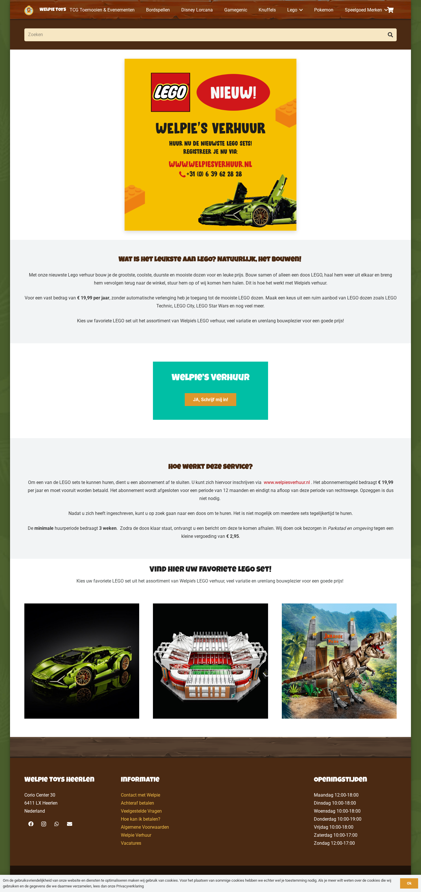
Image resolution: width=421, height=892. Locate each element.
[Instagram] (43, 823)
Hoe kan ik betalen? (140, 819)
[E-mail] (69, 823)
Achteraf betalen (137, 803)
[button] (300, 10)
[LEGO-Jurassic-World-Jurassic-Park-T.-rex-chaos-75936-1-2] (339, 660)
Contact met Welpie (140, 795)
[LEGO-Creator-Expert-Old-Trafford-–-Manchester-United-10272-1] (210, 660)
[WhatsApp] (56, 823)
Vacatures (131, 843)
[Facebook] (30, 823)
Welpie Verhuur (136, 835)
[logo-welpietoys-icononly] (28, 10)
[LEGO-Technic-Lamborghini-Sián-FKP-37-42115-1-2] (81, 660)
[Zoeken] (390, 34)
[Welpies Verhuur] (210, 145)
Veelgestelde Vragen (141, 811)
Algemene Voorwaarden (145, 827)
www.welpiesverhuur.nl (287, 482)
